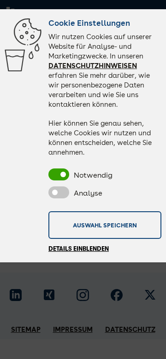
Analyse (88, 193)
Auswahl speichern (105, 225)
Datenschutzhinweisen (92, 66)
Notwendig (93, 175)
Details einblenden (78, 248)
